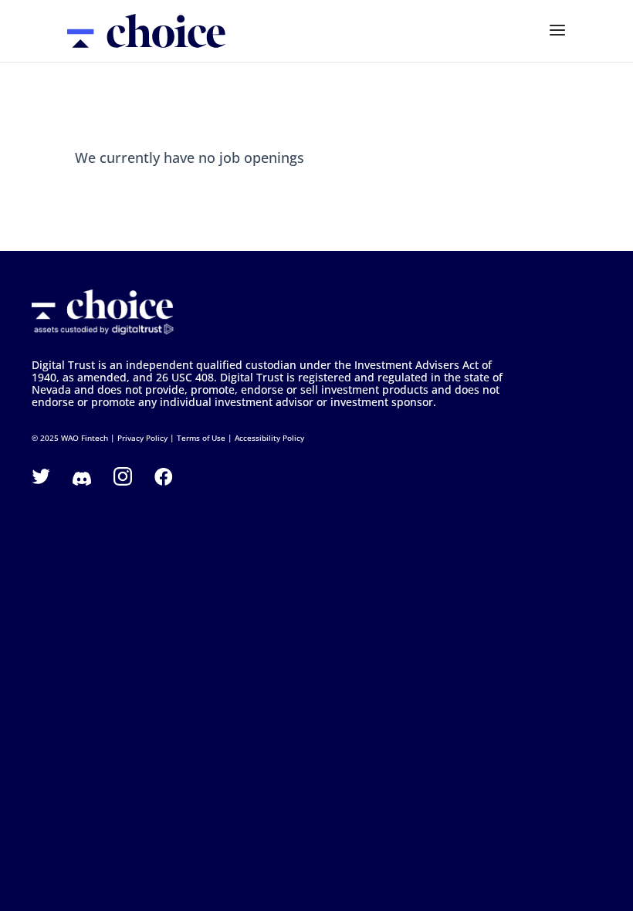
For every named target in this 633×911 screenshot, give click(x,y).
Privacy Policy (142, 437)
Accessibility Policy (269, 437)
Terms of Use (201, 437)
